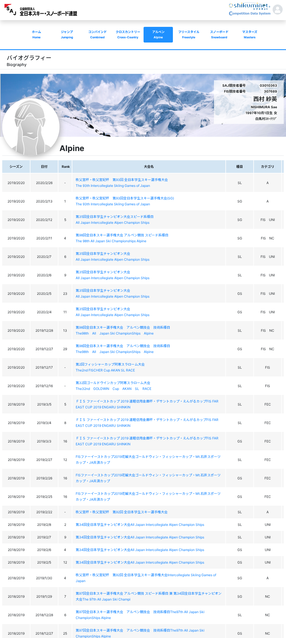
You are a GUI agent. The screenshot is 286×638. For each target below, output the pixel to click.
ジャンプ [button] (67, 34)
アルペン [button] (158, 34)
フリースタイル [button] (188, 34)
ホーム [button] (36, 34)
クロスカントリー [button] (128, 34)
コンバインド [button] (97, 34)
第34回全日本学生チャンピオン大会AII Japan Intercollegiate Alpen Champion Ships (140, 524)
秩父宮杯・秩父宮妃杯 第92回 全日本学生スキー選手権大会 (122, 512)
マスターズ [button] (249, 34)
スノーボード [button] (219, 34)
